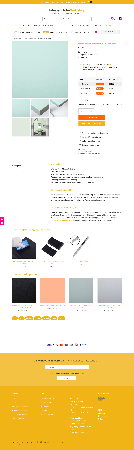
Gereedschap (91, 26)
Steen (54, 318)
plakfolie (98, 153)
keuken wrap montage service (62, 220)
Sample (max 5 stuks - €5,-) (91, 123)
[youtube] (41, 442)
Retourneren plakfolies (20, 414)
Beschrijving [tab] (16, 166)
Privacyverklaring (47, 398)
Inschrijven (66, 378)
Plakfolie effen (22, 39)
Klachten (44, 410)
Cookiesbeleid (46, 402)
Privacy (82, 373)
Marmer (42, 26)
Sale (101, 26)
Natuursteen (70, 26)
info (109, 64)
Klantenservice (59, 2)
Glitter (59, 26)
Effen (34, 26)
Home (14, 39)
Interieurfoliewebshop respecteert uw (67, 373)
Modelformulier (47, 414)
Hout (28, 26)
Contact (14, 402)
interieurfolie (84, 153)
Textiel (81, 26)
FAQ (13, 398)
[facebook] (37, 442)
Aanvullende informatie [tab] (21, 172)
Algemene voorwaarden (21, 406)
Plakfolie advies (18, 418)
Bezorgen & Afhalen (19, 410)
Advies (107, 26)
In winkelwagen (91, 117)
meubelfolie (92, 153)
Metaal (51, 26)
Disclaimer (45, 406)
